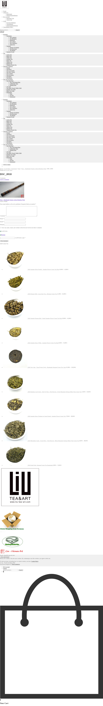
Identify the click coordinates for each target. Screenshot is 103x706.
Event (4, 11)
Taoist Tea (12, 44)
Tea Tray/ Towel (10, 72)
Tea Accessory (10, 75)
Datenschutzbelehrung (12, 25)
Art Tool (8, 86)
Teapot (8, 68)
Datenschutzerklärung (12, 15)
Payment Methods (11, 22)
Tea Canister (9, 73)
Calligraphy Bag (14, 83)
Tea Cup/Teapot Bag (15, 82)
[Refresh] (2, 235)
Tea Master (12, 50)
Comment (3, 216)
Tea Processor (13, 49)
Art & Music (7, 168)
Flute (11, 94)
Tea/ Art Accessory (8, 79)
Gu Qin (12, 95)
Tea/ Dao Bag (10, 81)
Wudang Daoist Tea (11, 65)
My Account (6, 17)
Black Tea (9, 56)
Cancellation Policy (8, 27)
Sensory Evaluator (14, 47)
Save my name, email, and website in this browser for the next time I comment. (22, 227)
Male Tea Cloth (10, 91)
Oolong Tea (9, 59)
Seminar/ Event (10, 52)
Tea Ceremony (13, 43)
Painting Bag (13, 85)
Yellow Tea (9, 62)
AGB (4, 21)
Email (2, 221)
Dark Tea (8, 60)
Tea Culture (13, 41)
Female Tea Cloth (10, 89)
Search (17, 30)
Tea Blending (13, 39)
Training (8, 46)
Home (1, 168)
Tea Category (13, 37)
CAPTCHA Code (19, 238)
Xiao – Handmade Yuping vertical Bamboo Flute (33, 168)
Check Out (9, 20)
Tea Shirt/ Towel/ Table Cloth (13, 88)
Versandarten (9, 24)
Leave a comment (4, 179)
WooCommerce (16, 564)
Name (2, 218)
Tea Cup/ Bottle (10, 70)
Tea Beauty (9, 78)
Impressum (9, 14)
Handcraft (12, 40)
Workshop (9, 36)
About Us (5, 12)
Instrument (9, 92)
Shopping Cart (10, 18)
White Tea (9, 57)
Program (5, 34)
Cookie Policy (34, 561)
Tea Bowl (8, 69)
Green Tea (9, 54)
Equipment (12, 96)
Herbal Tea (9, 63)
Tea (4, 53)
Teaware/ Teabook (8, 66)
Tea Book (8, 76)
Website (2, 224)
